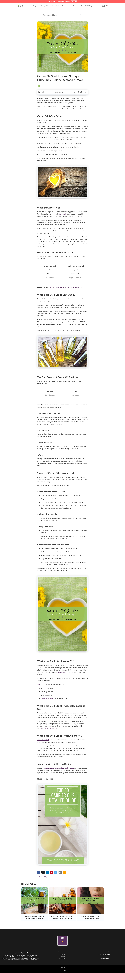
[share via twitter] (43, 872)
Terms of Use (62, 958)
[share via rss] (64, 872)
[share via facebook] (38, 872)
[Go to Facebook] (60, 970)
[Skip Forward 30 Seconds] (81, 92)
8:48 (85, 92)
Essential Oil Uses (58, 85)
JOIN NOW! (74, 1)
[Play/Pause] (39, 92)
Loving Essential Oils (47, 85)
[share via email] (60, 872)
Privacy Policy (62, 956)
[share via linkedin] (47, 872)
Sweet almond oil (43, 740)
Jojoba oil (40, 684)
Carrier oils (62, 214)
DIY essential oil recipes (65, 672)
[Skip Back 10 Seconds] (78, 92)
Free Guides (73, 6)
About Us (62, 961)
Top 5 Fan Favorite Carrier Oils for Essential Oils (66, 287)
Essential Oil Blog (86, 6)
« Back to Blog (42, 877)
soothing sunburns (47, 698)
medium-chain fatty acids (48, 728)
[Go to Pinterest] (65, 970)
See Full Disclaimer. (33, 959)
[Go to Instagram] (63, 970)
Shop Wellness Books (59, 6)
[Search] (81, 15)
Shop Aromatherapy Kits (41, 6)
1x (74, 92)
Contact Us (62, 954)
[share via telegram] (55, 872)
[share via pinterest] (51, 872)
